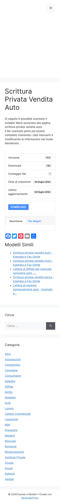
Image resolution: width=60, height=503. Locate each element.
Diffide (9, 386)
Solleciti (10, 473)
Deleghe (10, 381)
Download (18, 207)
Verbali (9, 479)
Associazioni (13, 359)
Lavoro (9, 408)
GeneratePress (30, 497)
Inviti (8, 403)
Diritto (8, 392)
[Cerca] (50, 326)
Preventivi (11, 430)
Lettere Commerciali (18, 413)
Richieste (10, 446)
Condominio (12, 364)
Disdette (10, 397)
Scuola (9, 462)
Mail (7, 424)
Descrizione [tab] (16, 221)
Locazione (11, 419)
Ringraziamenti (14, 452)
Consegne (11, 370)
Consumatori (13, 375)
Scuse (9, 468)
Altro (8, 354)
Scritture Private (15, 457)
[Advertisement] (30, 48)
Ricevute (10, 441)
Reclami (10, 435)
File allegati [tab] (34, 221)
